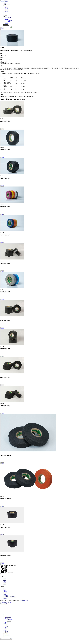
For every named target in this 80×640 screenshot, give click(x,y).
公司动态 (6, 9)
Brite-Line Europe (6, 25)
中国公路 (4, 594)
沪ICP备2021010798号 (24, 600)
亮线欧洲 (4, 590)
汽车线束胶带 (9, 20)
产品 (3, 13)
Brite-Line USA (5, 24)
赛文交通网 (5, 598)
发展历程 (6, 8)
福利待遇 (6, 632)
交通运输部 (5, 591)
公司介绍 (6, 7)
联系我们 (6, 11)
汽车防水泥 (9, 21)
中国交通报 (5, 592)
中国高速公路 (5, 595)
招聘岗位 (6, 631)
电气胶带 (6, 23)
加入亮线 (4, 582)
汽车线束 (6, 19)
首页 (3, 12)
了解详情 (2, 157)
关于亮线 (4, 3)
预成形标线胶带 (8, 17)
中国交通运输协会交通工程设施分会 (10, 596)
